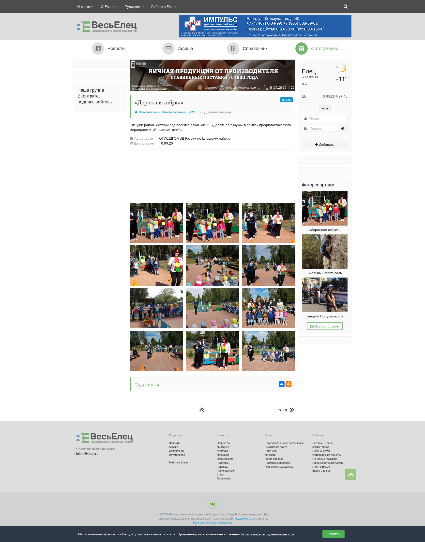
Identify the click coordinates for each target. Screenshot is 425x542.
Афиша (173, 447)
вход (324, 108)
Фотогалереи (147, 112)
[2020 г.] (202, 410)
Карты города (320, 447)
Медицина (223, 455)
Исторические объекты (326, 455)
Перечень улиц (321, 451)
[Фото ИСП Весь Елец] (105, 26)
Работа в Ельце (163, 6)
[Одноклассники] (288, 384)
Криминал (223, 447)
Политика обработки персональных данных (279, 464)
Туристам (133, 6)
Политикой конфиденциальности (267, 534)
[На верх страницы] (350, 474)
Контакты (270, 455)
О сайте (84, 6)
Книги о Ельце (321, 466)
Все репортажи (326, 326)
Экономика (223, 478)
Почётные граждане (324, 458)
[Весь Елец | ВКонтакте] (212, 504)
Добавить (326, 144)
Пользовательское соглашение (284, 443)
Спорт (220, 474)
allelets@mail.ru (86, 453)
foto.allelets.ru (243, 518)
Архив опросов (274, 458)
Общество (223, 443)
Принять (333, 534)
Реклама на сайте (276, 447)
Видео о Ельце (321, 470)
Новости (174, 443)
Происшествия (226, 470)
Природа (222, 466)
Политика (222, 462)
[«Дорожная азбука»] (155, 223)
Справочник (176, 451)
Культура (222, 451)
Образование (225, 458)
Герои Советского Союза (327, 462)
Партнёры (271, 451)
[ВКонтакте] (282, 384)
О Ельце (108, 6)
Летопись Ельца (322, 443)
